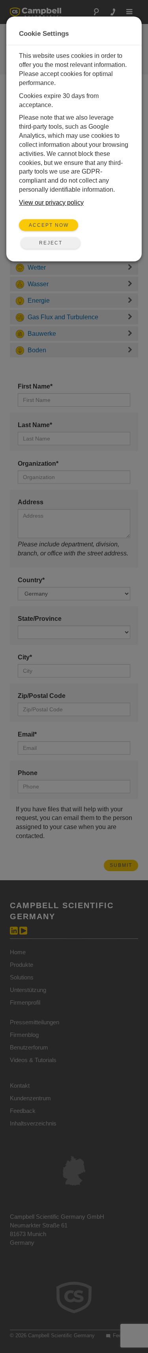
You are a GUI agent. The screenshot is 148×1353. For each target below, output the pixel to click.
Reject (50, 243)
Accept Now (49, 225)
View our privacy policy (51, 202)
